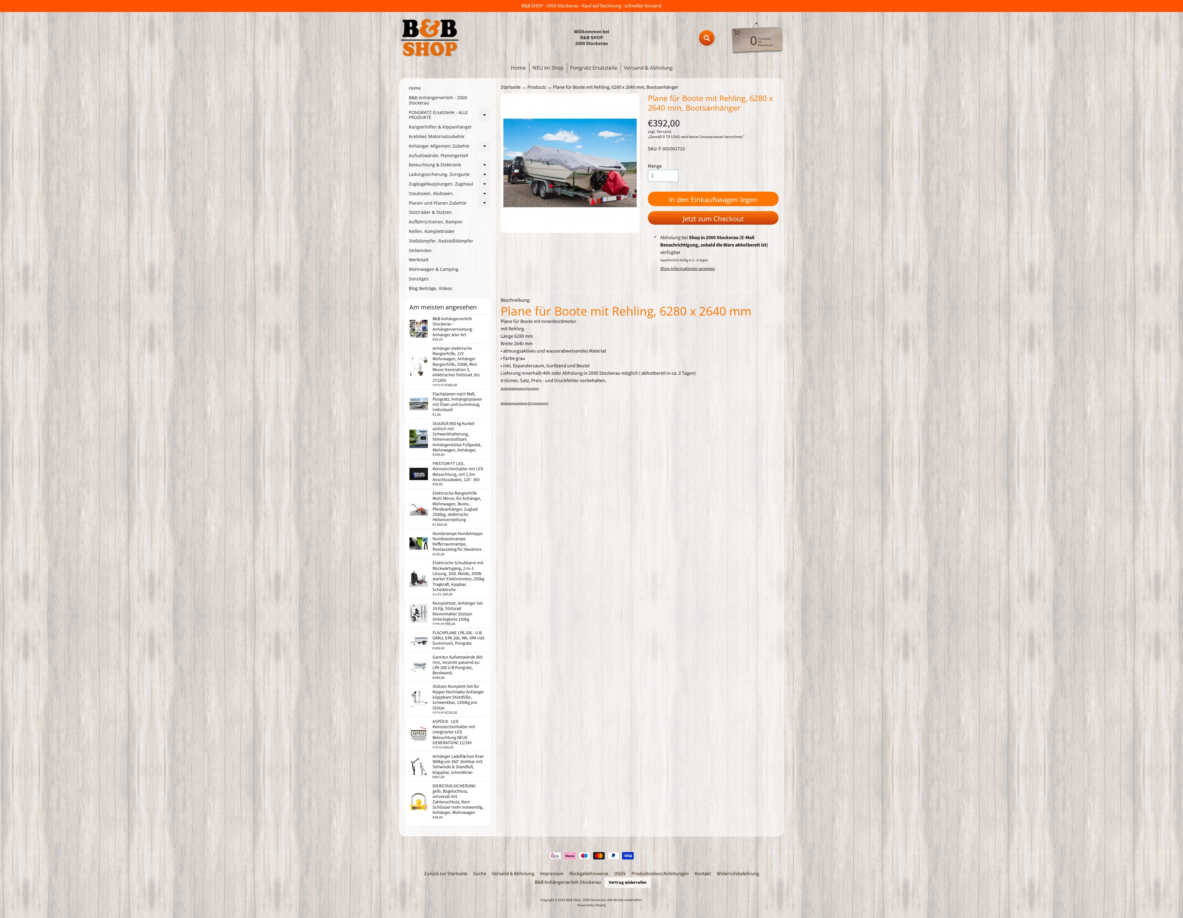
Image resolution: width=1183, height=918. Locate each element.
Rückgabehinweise (588, 873)
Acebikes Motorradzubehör (437, 136)
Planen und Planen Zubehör (450, 204)
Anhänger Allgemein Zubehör (450, 147)
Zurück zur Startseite (445, 873)
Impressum (551, 873)
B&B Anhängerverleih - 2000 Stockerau (438, 100)
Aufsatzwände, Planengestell (438, 155)
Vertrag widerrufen (627, 882)
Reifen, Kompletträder (432, 231)
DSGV (620, 873)
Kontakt (703, 873)
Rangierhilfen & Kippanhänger (440, 127)
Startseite (511, 87)
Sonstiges (419, 279)
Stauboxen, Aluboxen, (450, 194)
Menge (655, 166)
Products (536, 87)
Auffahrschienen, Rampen (436, 222)
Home (518, 67)
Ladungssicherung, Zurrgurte (450, 175)
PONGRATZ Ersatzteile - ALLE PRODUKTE (450, 115)
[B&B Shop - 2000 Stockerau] (430, 37)
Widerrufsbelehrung (738, 873)
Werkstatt (419, 260)
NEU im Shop (547, 67)
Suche (479, 873)
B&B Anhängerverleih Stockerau (568, 882)
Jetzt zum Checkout (713, 218)
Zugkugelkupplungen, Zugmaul (450, 185)
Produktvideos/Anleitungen (660, 873)
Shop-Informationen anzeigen (687, 269)
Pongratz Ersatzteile (593, 67)
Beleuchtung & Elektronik (450, 166)
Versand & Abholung (648, 67)
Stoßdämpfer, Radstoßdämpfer (441, 241)
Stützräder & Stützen (430, 212)
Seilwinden (420, 250)
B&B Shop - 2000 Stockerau (586, 900)
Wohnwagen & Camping (433, 269)
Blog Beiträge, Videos (430, 288)
